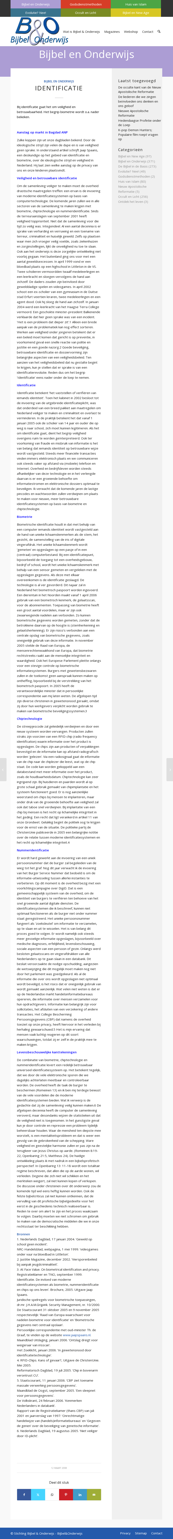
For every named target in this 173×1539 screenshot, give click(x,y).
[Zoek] (158, 31)
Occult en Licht (85, 13)
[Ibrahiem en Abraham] (3, 769)
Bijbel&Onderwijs (69, 1533)
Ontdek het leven (130, 201)
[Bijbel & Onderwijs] (40, 31)
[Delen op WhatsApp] (52, 1494)
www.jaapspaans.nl (77, 1335)
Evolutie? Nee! (35, 13)
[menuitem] (36, 4)
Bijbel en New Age (136, 13)
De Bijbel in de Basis (133, 166)
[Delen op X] (38, 1494)
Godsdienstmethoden (86, 4)
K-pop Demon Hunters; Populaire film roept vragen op (138, 134)
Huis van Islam (135, 4)
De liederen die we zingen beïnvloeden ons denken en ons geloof (138, 101)
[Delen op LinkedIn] (80, 1494)
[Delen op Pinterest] (66, 1494)
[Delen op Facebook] (24, 1494)
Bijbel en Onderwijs (36, 4)
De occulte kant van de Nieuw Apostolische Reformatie (139, 89)
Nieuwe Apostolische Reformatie (133, 113)
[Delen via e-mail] (94, 1494)
